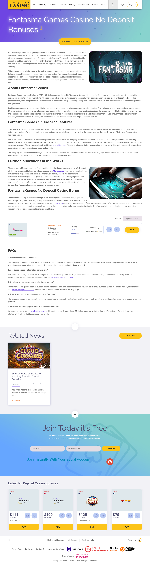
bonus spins (58, 203)
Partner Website (68, 556)
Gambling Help (88, 540)
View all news (130, 336)
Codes (53, 5)
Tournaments (83, 5)
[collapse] (113, 4)
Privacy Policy (17, 549)
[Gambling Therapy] (127, 549)
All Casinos (72, 540)
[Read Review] (117, 229)
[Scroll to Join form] (75, 414)
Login (122, 5)
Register (132, 5)
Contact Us (40, 549)
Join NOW (111, 448)
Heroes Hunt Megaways (37, 311)
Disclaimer (29, 549)
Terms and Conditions (55, 549)
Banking (72, 5)
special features (59, 145)
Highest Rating (132, 218)
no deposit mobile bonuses (62, 277)
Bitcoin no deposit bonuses (23, 290)
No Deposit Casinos (55, 540)
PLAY (132, 230)
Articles (95, 5)
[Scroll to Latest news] (75, 326)
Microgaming (58, 171)
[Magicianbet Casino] (17, 229)
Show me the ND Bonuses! (75, 42)
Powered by (132, 540)
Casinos (62, 5)
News (103, 5)
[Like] (109, 229)
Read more (16, 400)
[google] (109, 461)
